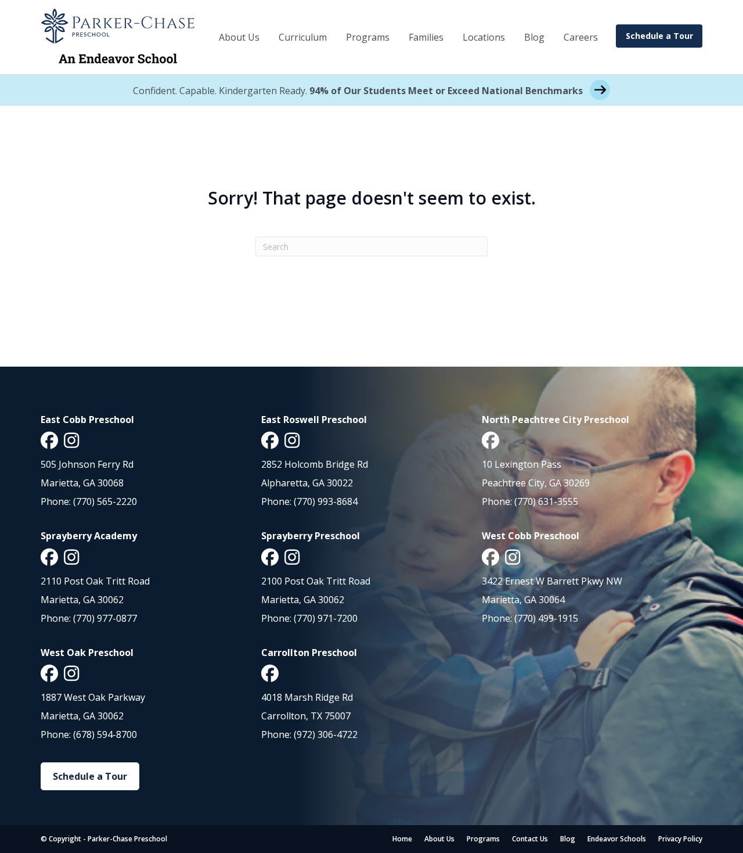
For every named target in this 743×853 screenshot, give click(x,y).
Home (402, 839)
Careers (581, 37)
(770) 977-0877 (105, 618)
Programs (367, 37)
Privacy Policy (680, 839)
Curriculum (303, 37)
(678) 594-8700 (105, 734)
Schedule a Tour (659, 35)
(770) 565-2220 (105, 501)
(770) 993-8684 (326, 501)
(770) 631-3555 (546, 501)
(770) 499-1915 (546, 618)
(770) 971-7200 (326, 618)
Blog (534, 37)
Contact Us (530, 839)
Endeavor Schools (616, 839)
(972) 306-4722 (326, 734)
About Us (239, 37)
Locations (484, 37)
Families (426, 37)
